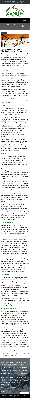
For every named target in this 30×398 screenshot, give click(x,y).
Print (3, 33)
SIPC (16, 370)
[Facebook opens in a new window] (26, 27)
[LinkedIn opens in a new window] (23, 27)
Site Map (3, 391)
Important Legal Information (8, 387)
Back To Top (24, 392)
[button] (25, 20)
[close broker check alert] (28, 1)
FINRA (13, 370)
